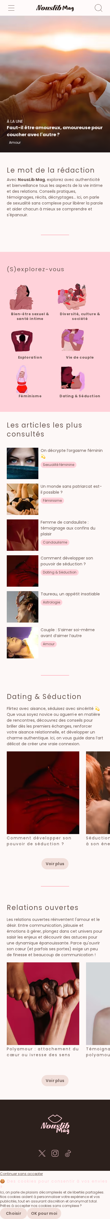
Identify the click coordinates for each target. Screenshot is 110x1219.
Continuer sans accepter (21, 1174)
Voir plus (55, 864)
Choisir (13, 1213)
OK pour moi (44, 1213)
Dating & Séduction (44, 696)
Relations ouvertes (43, 907)
